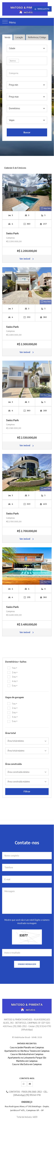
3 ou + (14, 676)
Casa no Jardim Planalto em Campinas (27, 1047)
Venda (7, 37)
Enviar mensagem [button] (27, 964)
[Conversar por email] (30, 1084)
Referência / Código (37, 37)
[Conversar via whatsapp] (23, 1084)
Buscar (26, 132)
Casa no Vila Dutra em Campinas (27, 1064)
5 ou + (14, 685)
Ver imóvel (25, 258)
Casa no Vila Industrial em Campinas (26, 1054)
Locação (19, 37)
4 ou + (15, 681)
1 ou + (14, 668)
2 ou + (15, 672)
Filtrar (27, 791)
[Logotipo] (4, 9)
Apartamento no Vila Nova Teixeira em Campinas (27, 1051)
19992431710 (43, 9)
